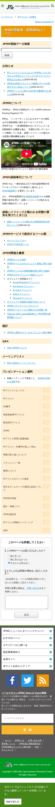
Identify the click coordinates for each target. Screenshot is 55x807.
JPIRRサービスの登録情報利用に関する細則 (28, 271)
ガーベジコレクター (16, 240)
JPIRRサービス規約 (16, 259)
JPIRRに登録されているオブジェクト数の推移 (29, 332)
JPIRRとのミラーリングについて (23, 306)
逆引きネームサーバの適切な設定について (22, 488)
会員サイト (9, 659)
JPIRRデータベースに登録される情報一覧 (27, 310)
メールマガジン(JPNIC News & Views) (22, 693)
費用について (9, 470)
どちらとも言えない (20, 563)
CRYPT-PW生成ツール (18, 244)
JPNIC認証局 (9, 514)
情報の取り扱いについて (15, 454)
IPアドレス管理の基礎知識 (16, 438)
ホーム (8, 740)
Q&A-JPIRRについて (17, 348)
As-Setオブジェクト (22, 290)
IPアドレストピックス (13, 390)
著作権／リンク (8, 743)
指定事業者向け (11, 652)
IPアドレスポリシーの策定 (16, 479)
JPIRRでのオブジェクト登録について (25, 275)
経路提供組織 (32, 196)
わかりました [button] (12, 801)
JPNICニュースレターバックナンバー (23, 631)
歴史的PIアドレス (11, 422)
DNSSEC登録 (9, 498)
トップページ (7, 17)
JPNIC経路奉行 (9, 191)
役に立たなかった (19, 559)
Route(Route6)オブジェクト (26, 282)
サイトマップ (7, 750)
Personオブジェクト (23, 298)
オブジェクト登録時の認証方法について (26, 302)
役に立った (15, 556)
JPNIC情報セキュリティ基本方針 (16, 747)
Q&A (5, 530)
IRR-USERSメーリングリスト (21, 363)
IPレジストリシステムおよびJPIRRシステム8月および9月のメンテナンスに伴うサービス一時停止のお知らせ (29, 76)
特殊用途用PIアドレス (13, 414)
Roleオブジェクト (21, 294)
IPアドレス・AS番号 (27, 17)
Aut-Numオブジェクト (23, 286)
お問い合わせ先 (33, 588)
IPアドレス (8, 398)
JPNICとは (19, 740)
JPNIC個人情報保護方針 (30, 743)
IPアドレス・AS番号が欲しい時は (19, 446)
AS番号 (6, 406)
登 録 (27, 729)
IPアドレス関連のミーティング (18, 522)
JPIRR (6, 430)
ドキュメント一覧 (11, 463)
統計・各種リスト (11, 506)
